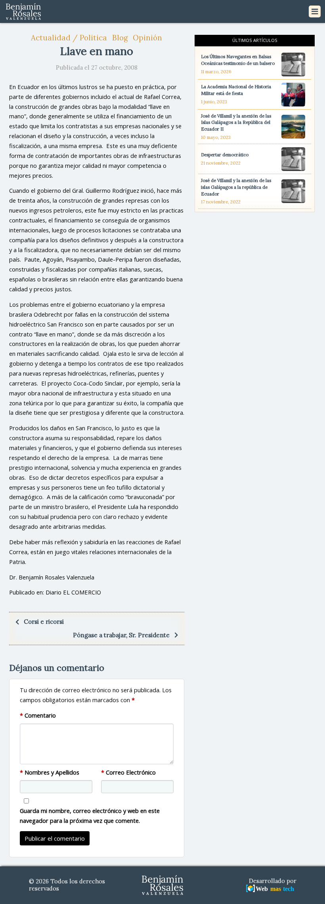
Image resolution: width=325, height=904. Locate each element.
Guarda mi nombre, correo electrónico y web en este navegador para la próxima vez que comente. (90, 815)
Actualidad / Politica (69, 37)
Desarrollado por (272, 881)
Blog (120, 37)
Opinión (147, 37)
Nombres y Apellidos (49, 772)
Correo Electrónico (128, 772)
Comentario (38, 715)
